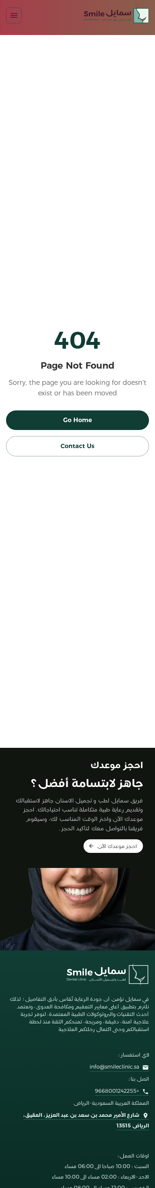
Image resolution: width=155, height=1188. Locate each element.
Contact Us (77, 446)
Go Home (77, 420)
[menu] (14, 15)
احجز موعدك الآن (117, 846)
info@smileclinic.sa (114, 1066)
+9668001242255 (117, 1090)
